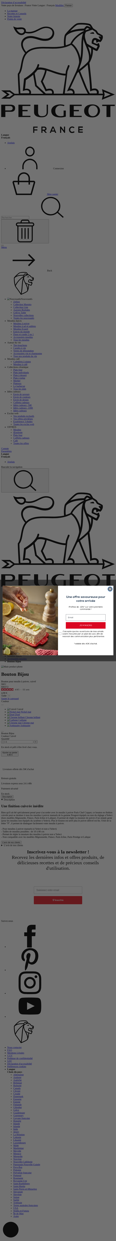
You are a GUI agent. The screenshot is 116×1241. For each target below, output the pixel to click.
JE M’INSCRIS (85, 625)
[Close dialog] (110, 589)
